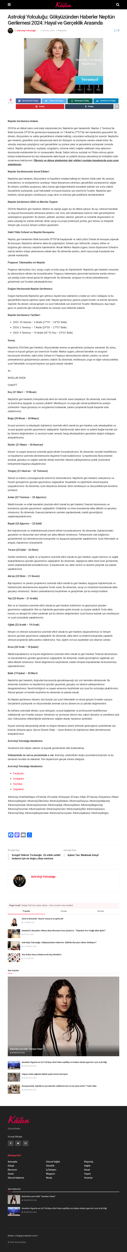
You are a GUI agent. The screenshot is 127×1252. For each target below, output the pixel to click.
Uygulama (18, 789)
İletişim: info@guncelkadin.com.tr (23, 1236)
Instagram (18, 778)
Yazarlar (62, 30)
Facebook (18, 773)
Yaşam (87, 1174)
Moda (49, 1178)
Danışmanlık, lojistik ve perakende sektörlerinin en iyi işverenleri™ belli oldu (59, 1086)
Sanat (87, 1169)
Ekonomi (12, 1169)
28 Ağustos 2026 (18, 1053)
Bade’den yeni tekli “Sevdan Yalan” (26, 1049)
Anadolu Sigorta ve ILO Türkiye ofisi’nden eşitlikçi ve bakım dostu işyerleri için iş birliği (64, 1062)
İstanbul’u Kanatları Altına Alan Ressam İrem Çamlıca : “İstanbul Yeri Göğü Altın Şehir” (64, 930)
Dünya (11, 1165)
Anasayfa (12, 1161)
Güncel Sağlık (53, 1161)
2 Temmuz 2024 (48, 30)
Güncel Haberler (16, 1178)
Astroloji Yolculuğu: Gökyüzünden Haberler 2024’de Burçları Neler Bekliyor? (59, 942)
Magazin (50, 1174)
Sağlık (87, 1165)
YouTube (17, 783)
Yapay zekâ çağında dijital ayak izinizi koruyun (45, 1074)
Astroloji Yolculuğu (26, 30)
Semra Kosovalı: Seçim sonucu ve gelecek (42, 919)
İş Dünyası (51, 1169)
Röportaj (88, 1161)
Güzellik (50, 1165)
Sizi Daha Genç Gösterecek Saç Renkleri (41, 954)
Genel (11, 1174)
